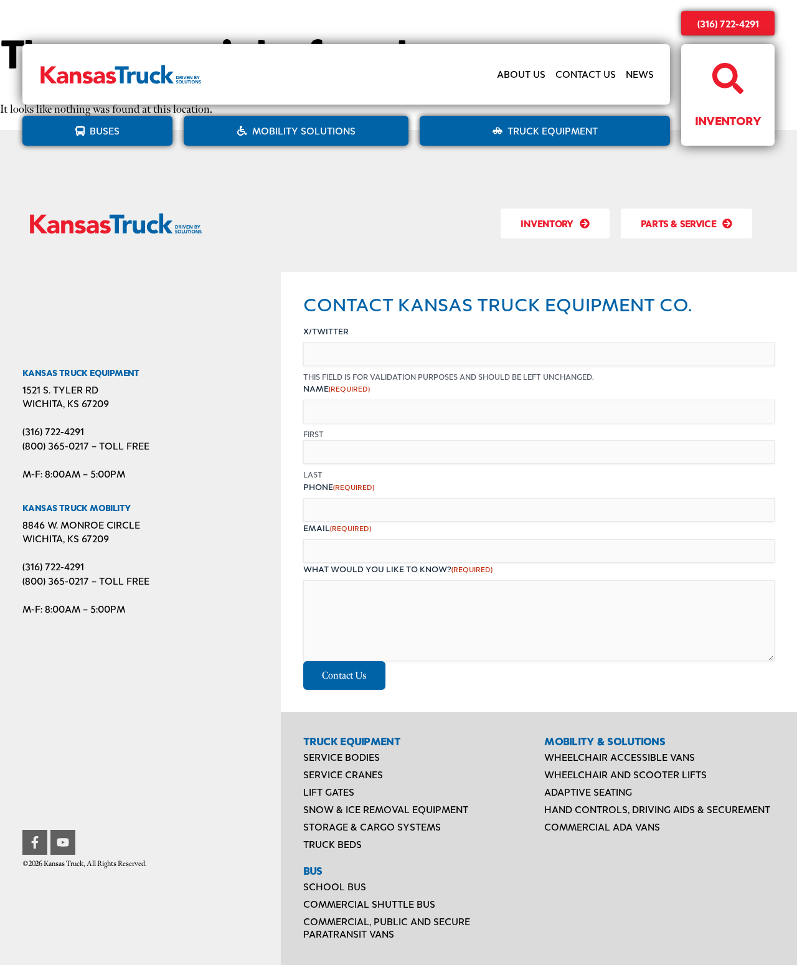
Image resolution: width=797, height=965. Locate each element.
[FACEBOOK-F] (34, 842)
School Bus (334, 886)
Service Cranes (343, 774)
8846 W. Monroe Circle (81, 524)
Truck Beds (332, 844)
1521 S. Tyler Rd (60, 389)
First (313, 434)
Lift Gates (328, 791)
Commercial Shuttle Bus (369, 904)
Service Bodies (341, 757)
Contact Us (585, 74)
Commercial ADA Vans (602, 826)
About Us (521, 74)
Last (313, 474)
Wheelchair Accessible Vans (619, 757)
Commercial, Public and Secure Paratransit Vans (386, 927)
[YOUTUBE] (62, 842)
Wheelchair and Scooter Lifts (625, 774)
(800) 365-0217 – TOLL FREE (85, 445)
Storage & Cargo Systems (372, 826)
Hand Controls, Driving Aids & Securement (657, 809)
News (640, 74)
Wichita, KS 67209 (65, 403)
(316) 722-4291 (728, 23)
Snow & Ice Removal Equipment (385, 809)
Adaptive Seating (588, 791)
